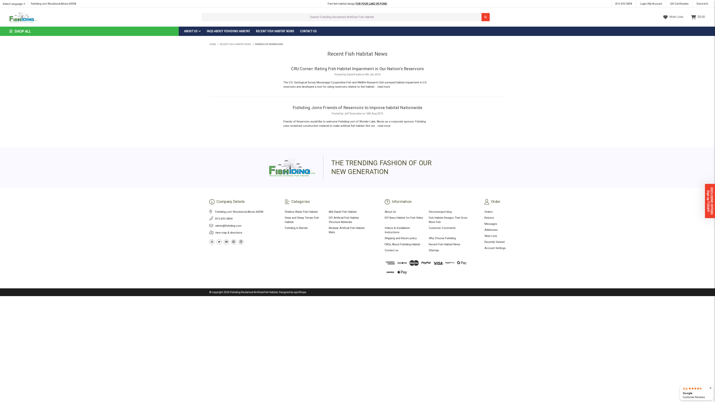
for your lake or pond (371, 3)
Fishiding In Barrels (296, 228)
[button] (710, 201)
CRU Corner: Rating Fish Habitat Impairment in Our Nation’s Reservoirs (357, 68)
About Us (191, 31)
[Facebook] (233, 242)
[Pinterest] (211, 242)
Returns (489, 217)
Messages (490, 224)
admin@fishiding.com (228, 225)
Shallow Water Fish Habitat (301, 211)
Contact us (308, 31)
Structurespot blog (440, 211)
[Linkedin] (241, 242)
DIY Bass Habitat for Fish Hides (404, 217)
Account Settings (495, 248)
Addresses (491, 230)
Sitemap (434, 250)
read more (383, 86)
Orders (488, 211)
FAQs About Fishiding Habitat (228, 31)
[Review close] (710, 388)
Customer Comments (442, 228)
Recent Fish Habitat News (275, 31)
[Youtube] (226, 242)
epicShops (300, 292)
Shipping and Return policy (401, 238)
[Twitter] (219, 242)
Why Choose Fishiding (442, 238)
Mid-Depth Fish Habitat (343, 211)
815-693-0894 (623, 3)
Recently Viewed (494, 242)
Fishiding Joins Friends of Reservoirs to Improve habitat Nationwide (357, 107)
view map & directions (228, 232)
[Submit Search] (486, 17)
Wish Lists (676, 17)
